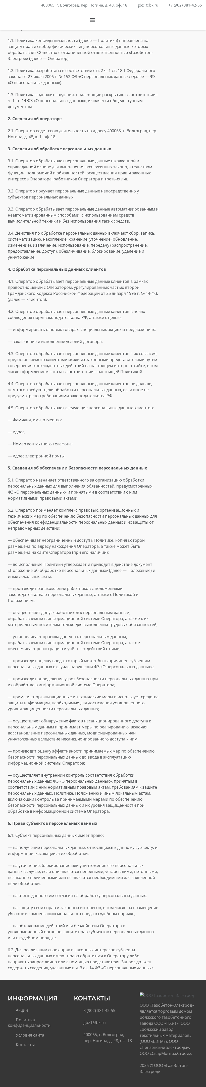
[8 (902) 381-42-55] (78, 1010)
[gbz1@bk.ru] (78, 1023)
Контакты (25, 1044)
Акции (22, 1010)
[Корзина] (196, 20)
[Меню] (93, 20)
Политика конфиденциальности (29, 1022)
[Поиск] (186, 20)
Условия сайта (30, 1035)
